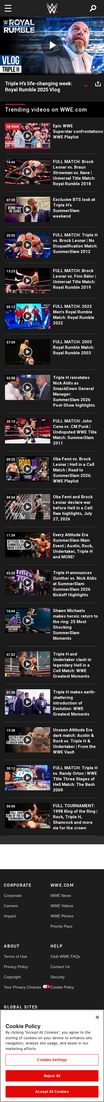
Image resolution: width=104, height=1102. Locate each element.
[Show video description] (86, 84)
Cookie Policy (62, 987)
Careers (11, 906)
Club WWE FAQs (62, 956)
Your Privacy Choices (15, 987)
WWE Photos (61, 916)
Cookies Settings (52, 1059)
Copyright (12, 977)
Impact (10, 916)
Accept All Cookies (52, 1091)
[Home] (52, 8)
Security (57, 977)
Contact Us (60, 966)
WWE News (60, 895)
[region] (52, 1056)
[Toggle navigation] (8, 8)
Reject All (52, 1075)
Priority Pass (61, 926)
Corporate (13, 895)
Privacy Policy (15, 966)
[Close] (97, 1017)
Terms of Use (15, 956)
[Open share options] (98, 84)
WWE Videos (61, 906)
